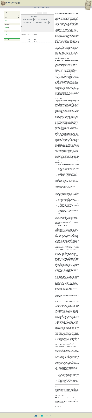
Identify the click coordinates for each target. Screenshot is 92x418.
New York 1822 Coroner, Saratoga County (29, 34)
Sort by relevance (25, 30)
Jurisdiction (7, 24)
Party (6, 31)
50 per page (34, 30)
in (35, 13)
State (6, 12)
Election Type (7, 39)
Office (6, 17)
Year (6, 15)
